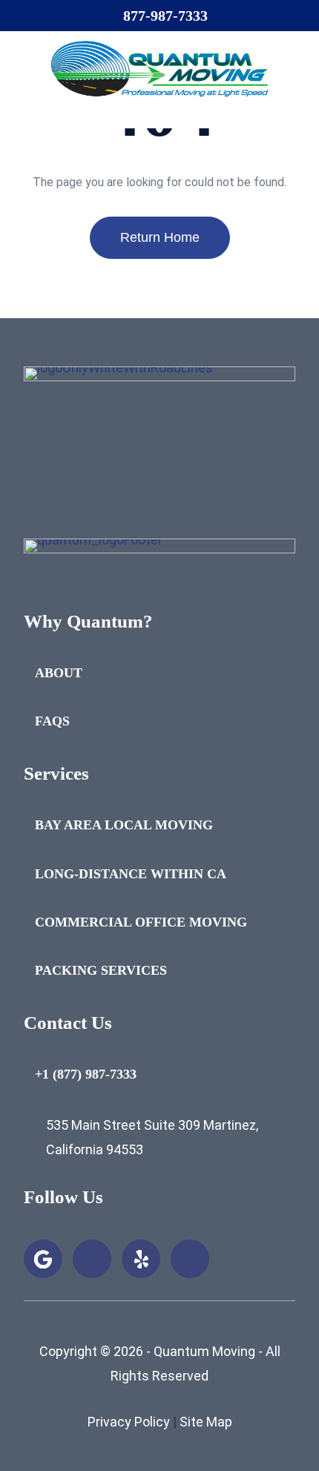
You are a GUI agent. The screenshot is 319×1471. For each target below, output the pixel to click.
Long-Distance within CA (130, 873)
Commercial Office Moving (141, 922)
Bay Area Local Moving (124, 824)
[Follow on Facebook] (92, 1259)
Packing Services (101, 970)
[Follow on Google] (43, 1259)
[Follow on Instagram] (190, 1259)
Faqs (52, 721)
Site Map (206, 1421)
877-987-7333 (165, 15)
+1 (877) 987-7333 (86, 1074)
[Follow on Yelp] (141, 1259)
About (58, 672)
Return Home (160, 237)
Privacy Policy (129, 1421)
